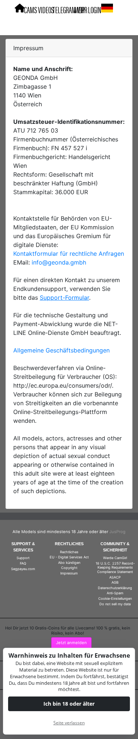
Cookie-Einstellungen (115, 598)
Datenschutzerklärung (115, 588)
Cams (30, 9)
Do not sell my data (115, 604)
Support (23, 558)
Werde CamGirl (115, 558)
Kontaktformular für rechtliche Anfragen (68, 253)
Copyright (69, 568)
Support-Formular (64, 297)
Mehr (80, 9)
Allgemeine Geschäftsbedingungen (61, 350)
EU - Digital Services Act (69, 557)
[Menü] (14, 27)
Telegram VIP (69, 9)
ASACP (115, 577)
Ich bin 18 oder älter (69, 703)
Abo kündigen (69, 563)
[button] (107, 8)
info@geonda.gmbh (59, 262)
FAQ (23, 563)
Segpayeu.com (23, 569)
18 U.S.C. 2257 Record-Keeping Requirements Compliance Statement (115, 567)
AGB (115, 582)
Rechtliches (69, 552)
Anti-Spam (115, 593)
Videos (46, 9)
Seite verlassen (69, 722)
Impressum (69, 573)
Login (94, 9)
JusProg (117, 531)
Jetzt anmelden (71, 642)
